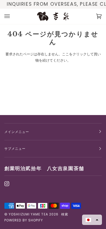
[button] (92, 220)
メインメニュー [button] (16, 131)
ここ (65, 54)
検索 (64, 214)
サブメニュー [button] (15, 148)
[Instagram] (6, 183)
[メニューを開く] (12, 16)
